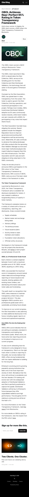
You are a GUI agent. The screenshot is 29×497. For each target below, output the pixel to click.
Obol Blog (6, 2)
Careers (21, 481)
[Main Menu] (26, 2)
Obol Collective (6, 9)
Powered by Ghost (14, 484)
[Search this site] (23, 2)
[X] (14, 478)
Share (24, 39)
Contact (9, 481)
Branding (15, 481)
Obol (3, 41)
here (14, 418)
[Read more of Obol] (4, 37)
